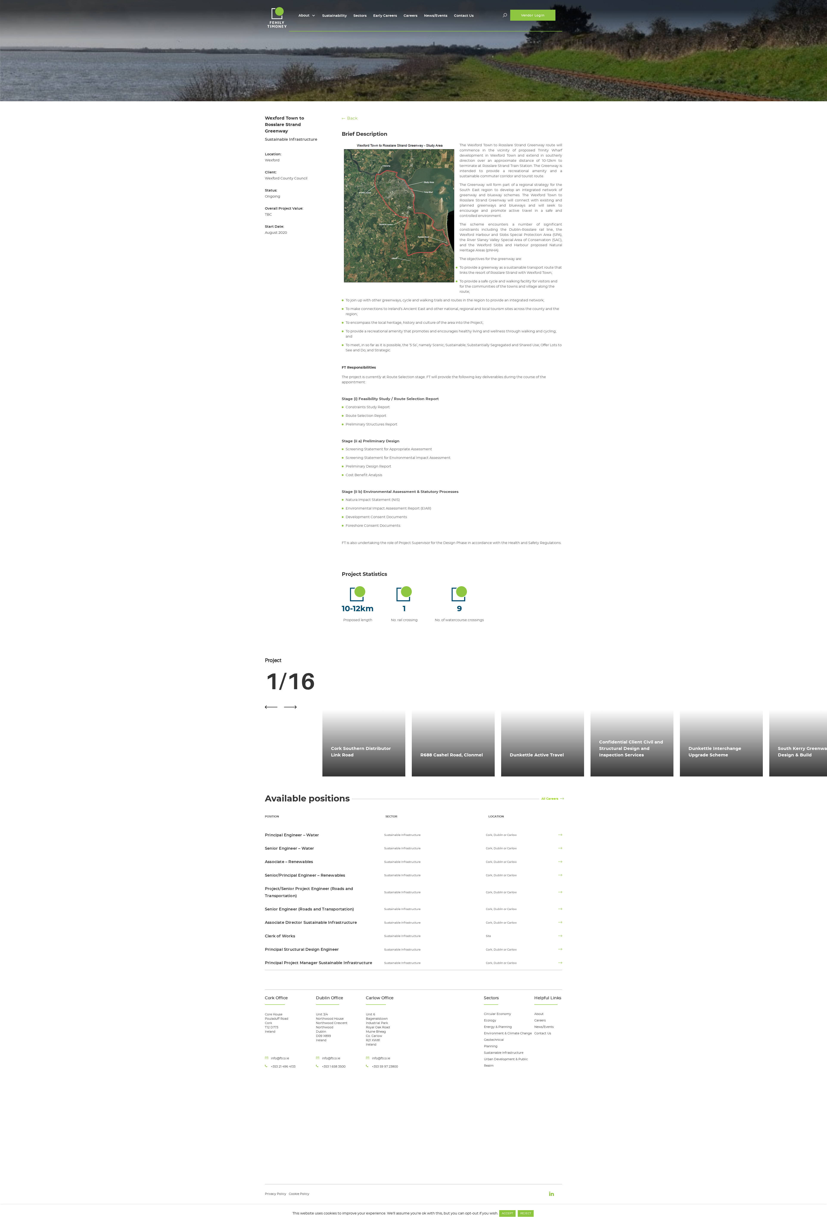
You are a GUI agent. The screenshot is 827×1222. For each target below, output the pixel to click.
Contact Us (464, 15)
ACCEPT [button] (507, 1213)
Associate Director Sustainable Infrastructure (311, 923)
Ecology (490, 1020)
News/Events (435, 15)
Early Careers (385, 15)
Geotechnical (494, 1039)
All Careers (549, 798)
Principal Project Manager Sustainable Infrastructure (318, 963)
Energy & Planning (498, 1027)
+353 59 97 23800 (385, 1066)
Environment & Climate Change (508, 1033)
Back (352, 118)
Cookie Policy (299, 1194)
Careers (410, 15)
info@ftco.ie (280, 1058)
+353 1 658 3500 (333, 1066)
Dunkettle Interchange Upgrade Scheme (715, 752)
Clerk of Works (280, 936)
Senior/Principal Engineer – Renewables (305, 876)
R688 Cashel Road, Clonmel (451, 755)
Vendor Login (532, 15)
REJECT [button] (525, 1213)
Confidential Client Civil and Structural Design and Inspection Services (631, 748)
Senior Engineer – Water (289, 849)
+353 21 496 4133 (283, 1066)
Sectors (360, 15)
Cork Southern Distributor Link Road (361, 752)
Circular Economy (497, 1014)
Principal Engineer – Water (292, 835)
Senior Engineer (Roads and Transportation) (309, 909)
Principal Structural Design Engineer (302, 950)
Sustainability (334, 15)
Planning (490, 1046)
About (303, 15)
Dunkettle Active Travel (537, 755)
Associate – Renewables (289, 862)
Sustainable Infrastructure (503, 1052)
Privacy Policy (275, 1194)
